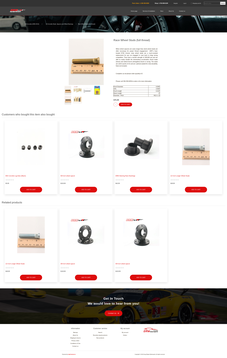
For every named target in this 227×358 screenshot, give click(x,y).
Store (161, 11)
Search (100, 332)
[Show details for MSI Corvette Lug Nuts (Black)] (31, 146)
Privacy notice (75, 340)
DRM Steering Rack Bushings (125, 176)
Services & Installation (149, 11)
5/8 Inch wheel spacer (67, 176)
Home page (134, 11)
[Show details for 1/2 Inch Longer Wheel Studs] (196, 146)
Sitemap (75, 332)
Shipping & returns (75, 338)
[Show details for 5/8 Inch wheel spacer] (86, 146)
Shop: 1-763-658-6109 (161, 3)
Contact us (182, 11)
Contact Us (112, 313)
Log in (184, 3)
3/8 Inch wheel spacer (67, 264)
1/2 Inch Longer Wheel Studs (180, 176)
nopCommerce (72, 354)
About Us (171, 11)
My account (125, 332)
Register (176, 3)
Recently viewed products (100, 335)
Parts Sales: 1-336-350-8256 (140, 3)
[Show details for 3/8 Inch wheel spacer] (86, 234)
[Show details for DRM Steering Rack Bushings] (141, 146)
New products (100, 338)
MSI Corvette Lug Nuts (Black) (15, 176)
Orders (125, 335)
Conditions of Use (75, 343)
